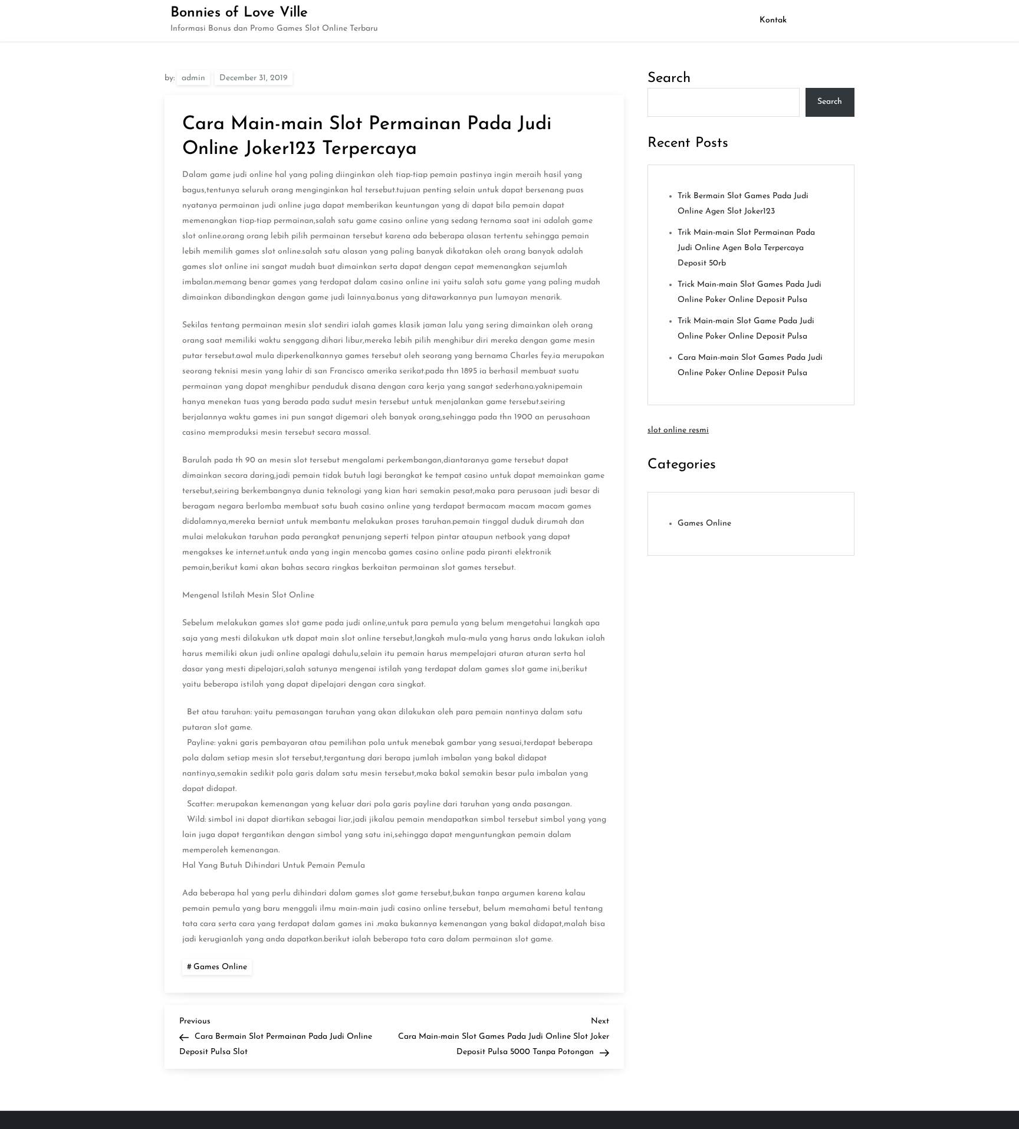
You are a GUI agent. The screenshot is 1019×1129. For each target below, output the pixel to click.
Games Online (220, 967)
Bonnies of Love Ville (239, 13)
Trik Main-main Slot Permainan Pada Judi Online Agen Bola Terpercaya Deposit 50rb (746, 248)
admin (193, 78)
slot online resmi (678, 430)
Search (669, 78)
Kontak (773, 20)
